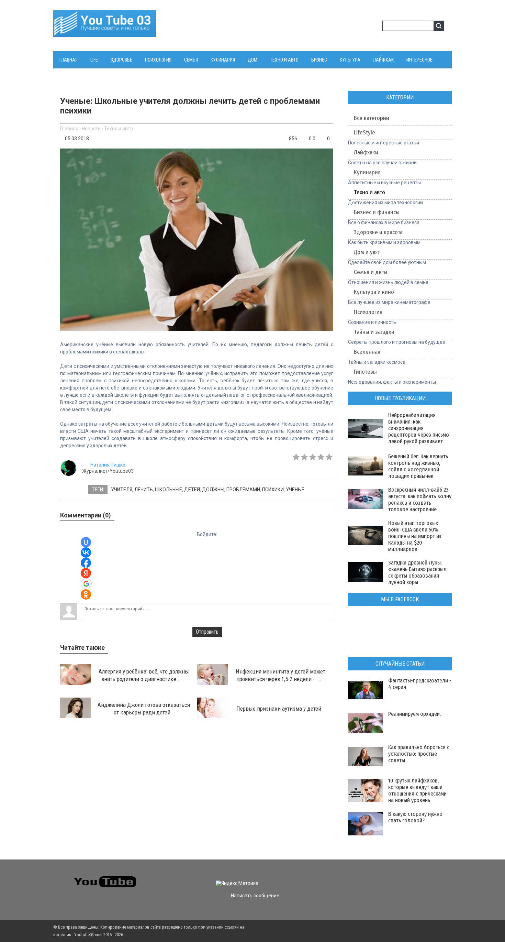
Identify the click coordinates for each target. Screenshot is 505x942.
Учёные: (295, 489)
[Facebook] (382, 877)
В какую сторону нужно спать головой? (415, 817)
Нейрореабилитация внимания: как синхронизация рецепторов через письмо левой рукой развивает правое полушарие (418, 431)
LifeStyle (364, 132)
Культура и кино (374, 292)
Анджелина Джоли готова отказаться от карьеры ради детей (144, 708)
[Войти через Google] (86, 583)
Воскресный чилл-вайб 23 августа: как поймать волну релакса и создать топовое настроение (419, 499)
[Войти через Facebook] (86, 563)
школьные (168, 489)
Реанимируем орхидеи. (414, 714)
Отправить (207, 631)
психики (273, 489)
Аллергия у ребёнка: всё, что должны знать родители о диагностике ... (144, 675)
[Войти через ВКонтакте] (86, 552)
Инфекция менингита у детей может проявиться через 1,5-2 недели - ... (280, 675)
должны (213, 489)
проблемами (243, 489)
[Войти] (363, 27)
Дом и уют (366, 252)
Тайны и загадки (374, 332)
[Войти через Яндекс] (86, 573)
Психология (368, 312)
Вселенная (367, 351)
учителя (121, 489)
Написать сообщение (255, 895)
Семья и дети (370, 272)
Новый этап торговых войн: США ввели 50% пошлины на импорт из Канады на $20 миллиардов (414, 536)
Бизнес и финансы (377, 212)
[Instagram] (407, 877)
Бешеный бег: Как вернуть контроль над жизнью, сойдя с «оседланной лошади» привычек (418, 466)
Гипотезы (365, 371)
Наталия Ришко (107, 465)
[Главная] (104, 32)
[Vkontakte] (357, 877)
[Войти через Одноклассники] (86, 594)
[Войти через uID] (86, 542)
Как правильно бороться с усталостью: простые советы (418, 754)
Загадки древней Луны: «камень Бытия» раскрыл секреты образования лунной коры (417, 572)
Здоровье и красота (378, 232)
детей (192, 489)
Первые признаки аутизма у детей (278, 708)
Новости (91, 128)
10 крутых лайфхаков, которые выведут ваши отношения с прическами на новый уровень (417, 790)
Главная (69, 128)
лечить (143, 489)
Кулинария (367, 172)
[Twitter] (369, 877)
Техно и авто (118, 128)
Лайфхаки (366, 152)
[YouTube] (394, 877)
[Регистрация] (375, 27)
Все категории (371, 118)
